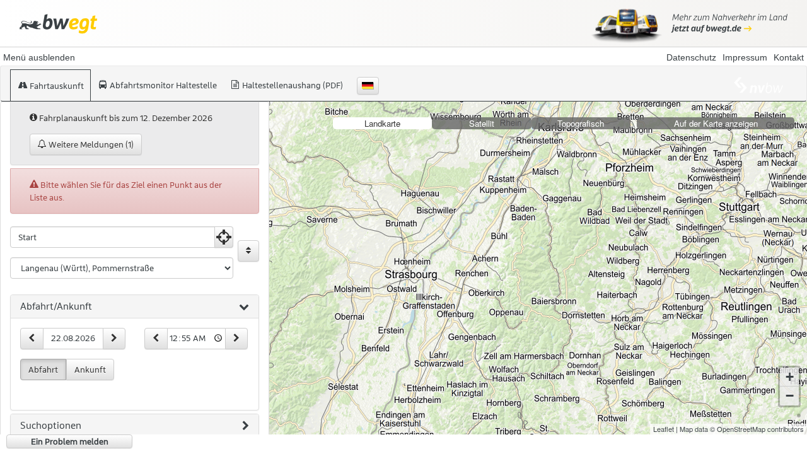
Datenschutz (691, 57)
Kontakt (789, 57)
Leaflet (663, 429)
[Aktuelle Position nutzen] (223, 237)
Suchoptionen (50, 426)
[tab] (134, 307)
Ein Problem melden (69, 441)
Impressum (745, 57)
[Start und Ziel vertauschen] (248, 251)
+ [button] (790, 377)
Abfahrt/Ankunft (56, 306)
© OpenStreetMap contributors (757, 429)
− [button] (790, 396)
